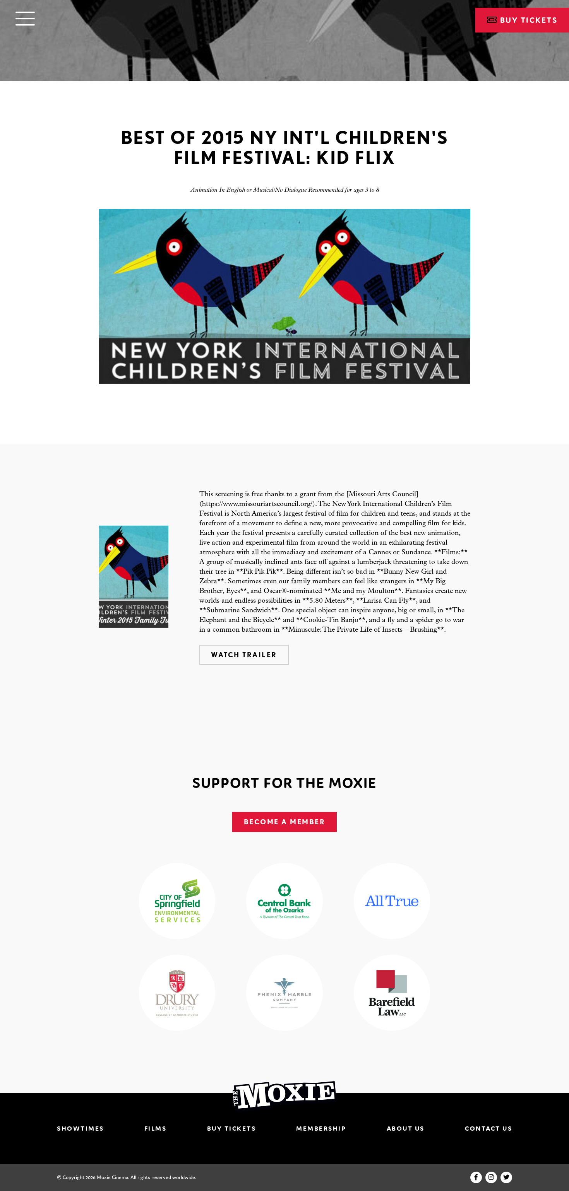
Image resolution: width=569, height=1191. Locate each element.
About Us (406, 1128)
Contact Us (488, 1128)
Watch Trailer (244, 655)
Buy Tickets (231, 1128)
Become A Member (285, 822)
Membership (321, 1128)
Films (155, 1128)
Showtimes (80, 1128)
